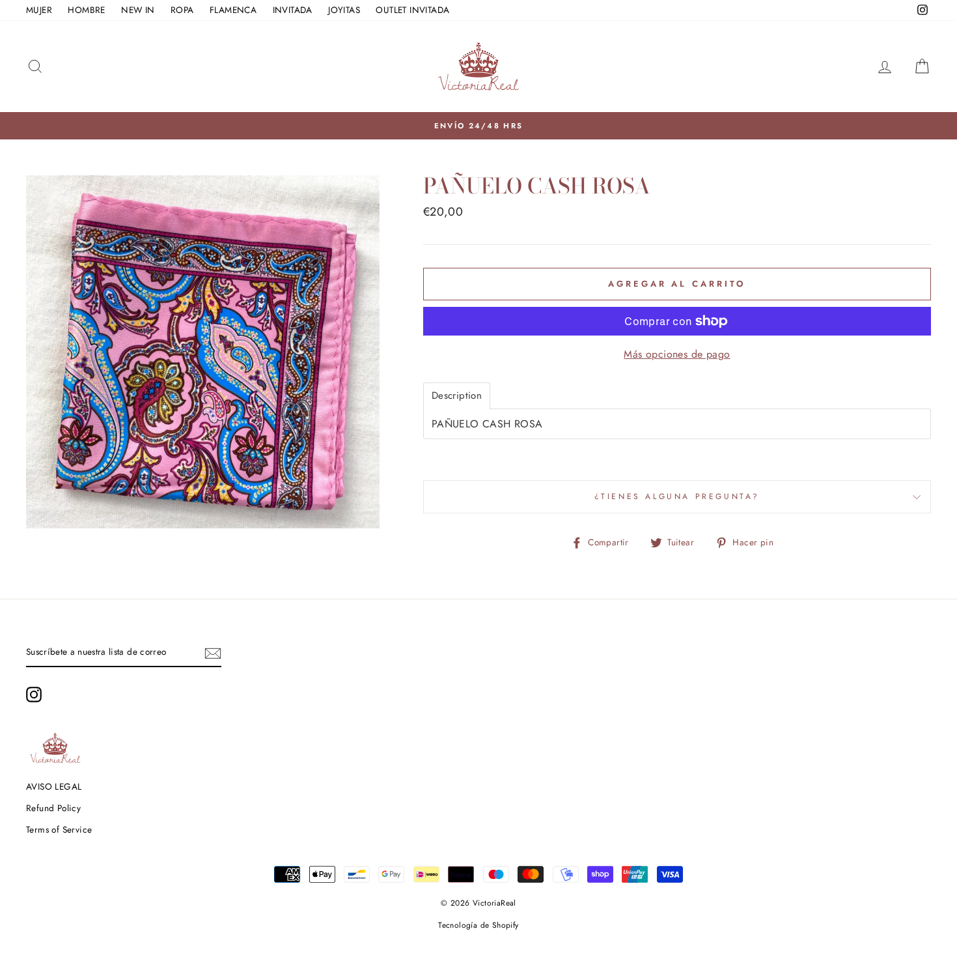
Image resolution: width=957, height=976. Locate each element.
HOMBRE (86, 9)
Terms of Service (59, 829)
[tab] (456, 395)
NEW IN (137, 9)
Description (457, 396)
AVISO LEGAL (53, 786)
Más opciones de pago (677, 354)
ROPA (182, 9)
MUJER (39, 9)
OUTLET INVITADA (412, 9)
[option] (478, 126)
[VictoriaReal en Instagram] (34, 694)
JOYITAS (344, 9)
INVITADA (292, 9)
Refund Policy (53, 807)
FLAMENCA (233, 9)
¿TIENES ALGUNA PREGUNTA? (677, 496)
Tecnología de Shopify (478, 925)
